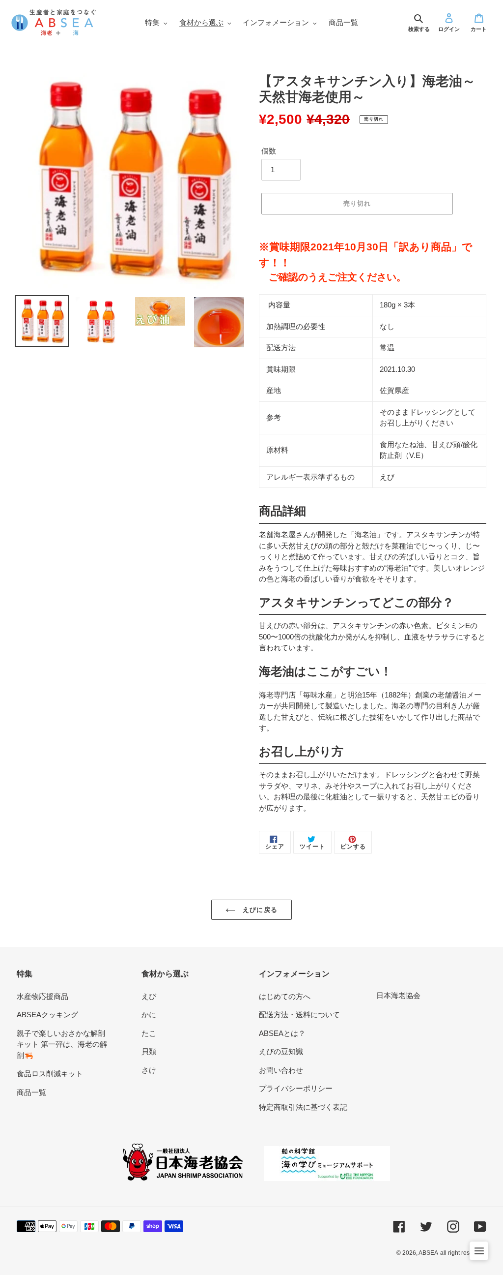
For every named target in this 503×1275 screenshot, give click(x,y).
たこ (148, 1033)
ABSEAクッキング (47, 1014)
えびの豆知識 (281, 1051)
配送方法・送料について (299, 1014)
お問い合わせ (281, 1070)
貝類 (148, 1051)
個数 (268, 151)
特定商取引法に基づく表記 (303, 1107)
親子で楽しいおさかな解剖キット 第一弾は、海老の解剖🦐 (62, 1044)
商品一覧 (31, 1092)
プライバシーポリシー (296, 1088)
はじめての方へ (284, 996)
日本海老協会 (398, 995)
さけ (148, 1070)
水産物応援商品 (42, 996)
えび (148, 996)
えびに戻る (258, 909)
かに (148, 1014)
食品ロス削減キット (50, 1073)
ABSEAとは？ (282, 1033)
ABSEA (428, 1252)
